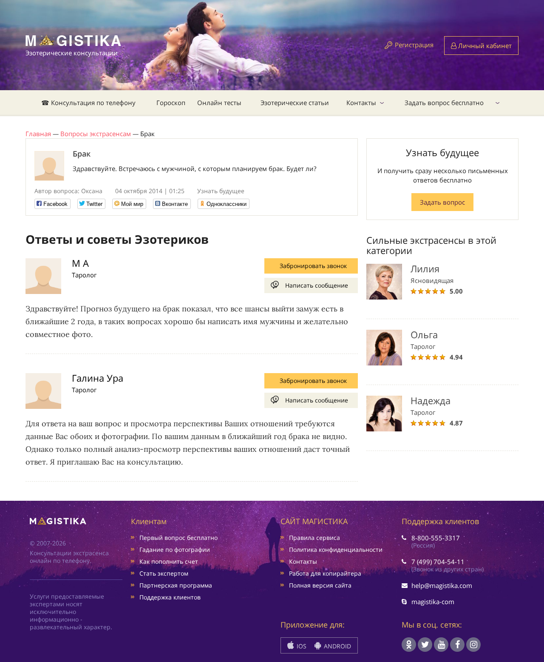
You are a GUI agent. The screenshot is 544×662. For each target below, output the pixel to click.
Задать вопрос (442, 202)
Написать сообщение (316, 285)
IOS (300, 646)
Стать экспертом (163, 573)
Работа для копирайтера (325, 573)
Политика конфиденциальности (335, 549)
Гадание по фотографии (174, 549)
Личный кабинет (484, 45)
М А (80, 263)
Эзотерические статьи (295, 102)
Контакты (361, 102)
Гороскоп (170, 102)
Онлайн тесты (219, 102)
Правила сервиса (314, 538)
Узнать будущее (220, 191)
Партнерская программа (175, 585)
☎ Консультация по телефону (88, 102)
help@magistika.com (441, 585)
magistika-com (432, 601)
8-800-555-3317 (435, 538)
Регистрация (414, 44)
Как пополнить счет (168, 561)
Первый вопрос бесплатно (178, 538)
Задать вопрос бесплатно (444, 102)
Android (336, 646)
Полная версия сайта (320, 585)
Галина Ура (97, 377)
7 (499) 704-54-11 (438, 561)
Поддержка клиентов (170, 597)
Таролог (84, 275)
